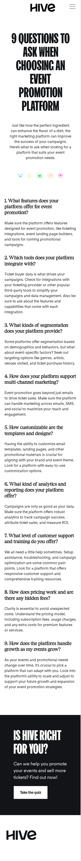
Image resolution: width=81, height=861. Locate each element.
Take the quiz (30, 792)
